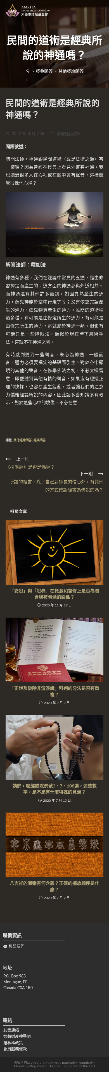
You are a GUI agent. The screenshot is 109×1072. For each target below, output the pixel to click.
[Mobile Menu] (99, 10)
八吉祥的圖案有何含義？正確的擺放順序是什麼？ (54, 886)
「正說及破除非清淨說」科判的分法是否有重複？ (54, 691)
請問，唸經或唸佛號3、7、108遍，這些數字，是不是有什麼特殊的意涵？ (55, 789)
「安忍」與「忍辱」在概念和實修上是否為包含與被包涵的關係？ (54, 594)
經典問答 (40, 440)
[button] (13, 947)
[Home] (28, 71)
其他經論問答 (69, 134)
